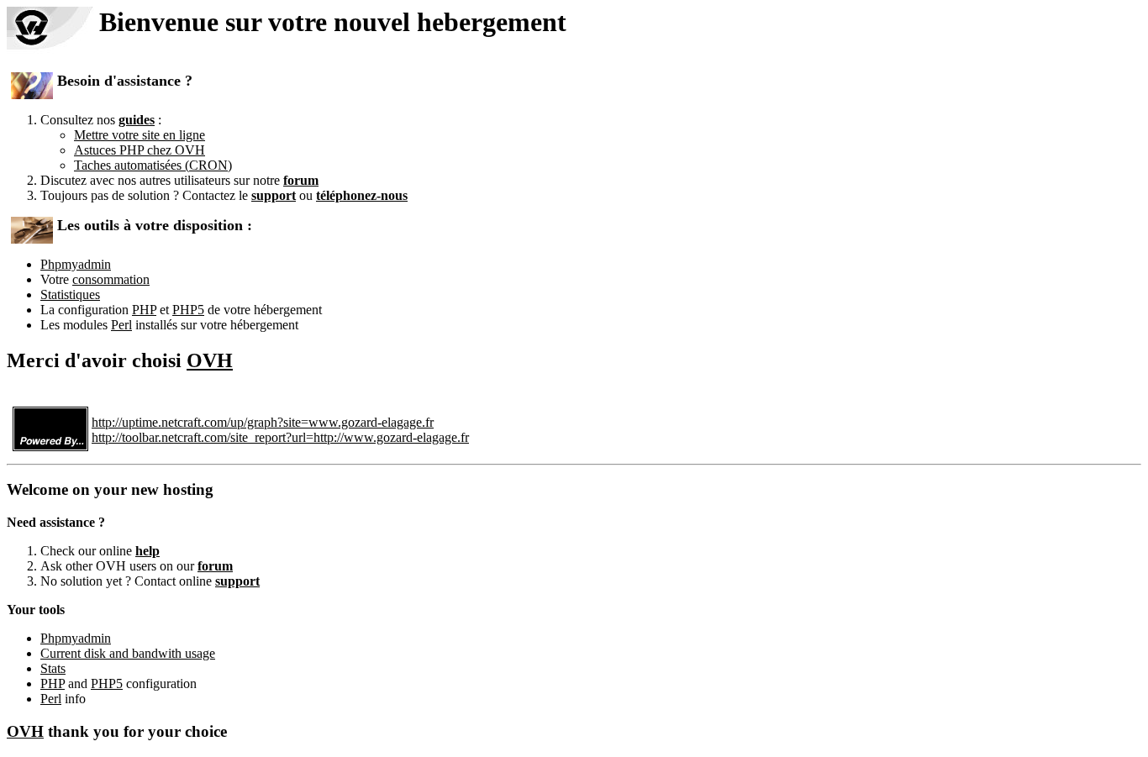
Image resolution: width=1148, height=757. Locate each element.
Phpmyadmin (75, 264)
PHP (144, 309)
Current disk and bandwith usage (127, 653)
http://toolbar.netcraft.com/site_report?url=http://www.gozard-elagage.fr (280, 437)
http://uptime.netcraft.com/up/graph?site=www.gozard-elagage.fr (263, 422)
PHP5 (188, 309)
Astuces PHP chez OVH (139, 150)
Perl (121, 325)
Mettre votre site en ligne (139, 135)
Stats (53, 668)
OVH (210, 360)
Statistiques (70, 294)
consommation (111, 279)
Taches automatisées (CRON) (153, 165)
